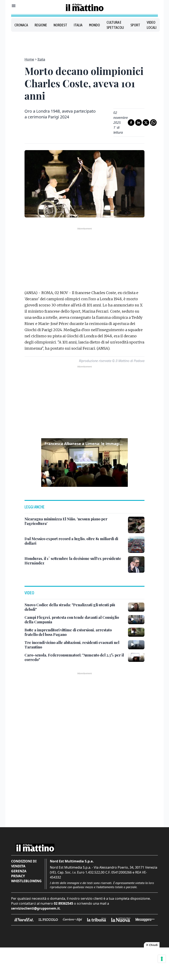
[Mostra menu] (13, 5)
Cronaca (21, 25)
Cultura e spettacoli (115, 25)
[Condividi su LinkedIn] (138, 122)
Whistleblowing (26, 881)
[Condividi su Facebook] (131, 122)
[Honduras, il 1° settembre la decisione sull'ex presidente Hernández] (136, 564)
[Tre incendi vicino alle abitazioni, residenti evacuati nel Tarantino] (136, 644)
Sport (135, 25)
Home (29, 59)
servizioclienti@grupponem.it (35, 908)
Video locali (151, 25)
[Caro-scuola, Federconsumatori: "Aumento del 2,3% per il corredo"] (136, 657)
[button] (84, 462)
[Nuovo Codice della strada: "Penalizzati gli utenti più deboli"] (136, 607)
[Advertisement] (84, 42)
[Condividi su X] (146, 122)
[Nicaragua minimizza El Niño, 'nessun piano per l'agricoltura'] (136, 525)
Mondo (94, 25)
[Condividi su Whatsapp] (153, 122)
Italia (78, 25)
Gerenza (18, 871)
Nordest (60, 25)
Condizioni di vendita (23, 863)
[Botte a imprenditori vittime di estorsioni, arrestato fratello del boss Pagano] (136, 632)
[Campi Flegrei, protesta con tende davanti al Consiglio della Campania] (136, 619)
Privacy (18, 876)
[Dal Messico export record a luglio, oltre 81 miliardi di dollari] (136, 544)
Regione (41, 25)
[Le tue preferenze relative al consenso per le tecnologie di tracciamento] (162, 959)
